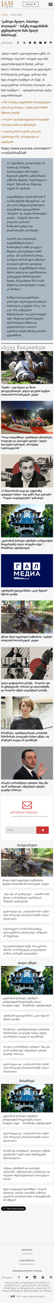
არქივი (5, 14)
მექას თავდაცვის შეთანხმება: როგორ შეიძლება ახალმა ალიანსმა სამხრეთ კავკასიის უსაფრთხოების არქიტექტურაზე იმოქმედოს (27, 1194)
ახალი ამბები (27, 963)
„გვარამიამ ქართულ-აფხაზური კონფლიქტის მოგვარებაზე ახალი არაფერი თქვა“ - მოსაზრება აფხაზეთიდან (27, 544)
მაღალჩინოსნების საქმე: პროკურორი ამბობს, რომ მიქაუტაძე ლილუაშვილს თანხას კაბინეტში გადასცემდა (25, 949)
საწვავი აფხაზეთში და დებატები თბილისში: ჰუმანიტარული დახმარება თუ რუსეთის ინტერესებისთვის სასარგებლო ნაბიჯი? (26, 1173)
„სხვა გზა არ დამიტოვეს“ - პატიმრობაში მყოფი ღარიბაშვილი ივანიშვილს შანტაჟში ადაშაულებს (26, 897)
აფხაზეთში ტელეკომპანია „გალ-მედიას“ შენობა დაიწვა (24, 592)
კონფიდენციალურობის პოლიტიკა (27, 1270)
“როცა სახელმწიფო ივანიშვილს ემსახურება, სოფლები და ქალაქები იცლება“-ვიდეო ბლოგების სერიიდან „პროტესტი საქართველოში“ (27, 442)
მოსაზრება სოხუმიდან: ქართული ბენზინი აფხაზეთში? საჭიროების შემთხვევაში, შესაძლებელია (26, 1154)
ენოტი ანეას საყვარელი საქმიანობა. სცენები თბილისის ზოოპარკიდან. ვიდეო (26, 638)
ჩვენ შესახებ (27, 1249)
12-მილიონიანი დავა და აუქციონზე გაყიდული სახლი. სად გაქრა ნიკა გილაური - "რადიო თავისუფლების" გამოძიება (26, 494)
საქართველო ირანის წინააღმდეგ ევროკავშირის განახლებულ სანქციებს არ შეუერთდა (25, 932)
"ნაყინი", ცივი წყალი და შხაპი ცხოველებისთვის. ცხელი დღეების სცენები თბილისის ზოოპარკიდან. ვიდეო (25, 391)
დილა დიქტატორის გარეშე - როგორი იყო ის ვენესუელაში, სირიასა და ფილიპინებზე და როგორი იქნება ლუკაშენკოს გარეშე (25, 686)
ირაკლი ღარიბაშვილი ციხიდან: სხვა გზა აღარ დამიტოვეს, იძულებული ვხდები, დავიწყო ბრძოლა (24, 786)
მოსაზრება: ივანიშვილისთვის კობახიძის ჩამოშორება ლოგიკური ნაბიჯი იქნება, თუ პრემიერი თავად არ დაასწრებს (25, 736)
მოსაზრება (27, 1080)
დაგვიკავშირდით (27, 1260)
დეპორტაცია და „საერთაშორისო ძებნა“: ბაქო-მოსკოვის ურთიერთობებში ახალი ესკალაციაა (27, 915)
